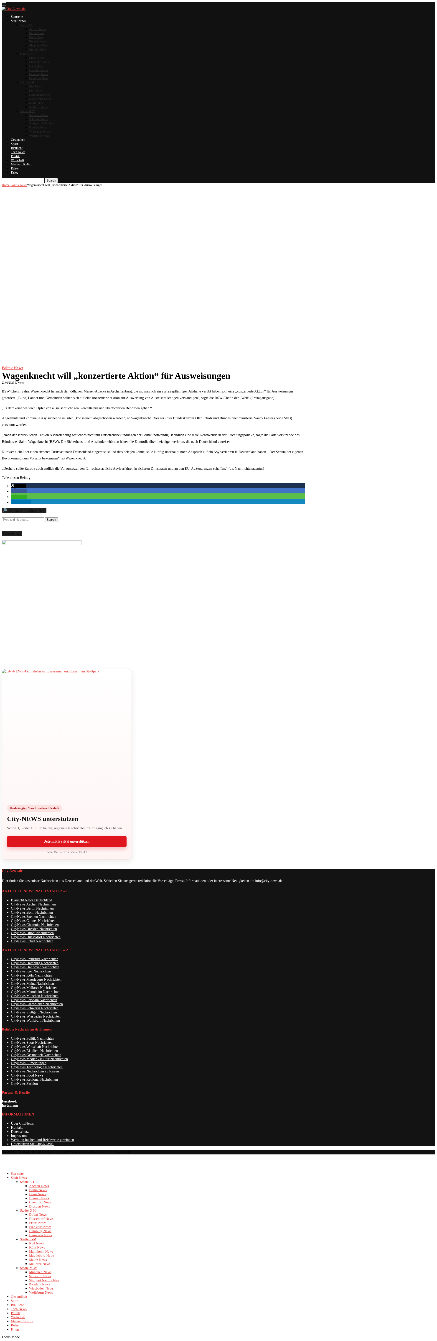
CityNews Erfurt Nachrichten (32, 941)
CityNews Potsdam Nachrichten (34, 1000)
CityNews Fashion (24, 1083)
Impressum (19, 1136)
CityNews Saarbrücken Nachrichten (37, 1004)
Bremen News (37, 41)
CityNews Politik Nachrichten (32, 1038)
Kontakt (17, 1127)
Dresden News (37, 49)
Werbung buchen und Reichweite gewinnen (42, 1140)
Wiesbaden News (39, 131)
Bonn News (36, 37)
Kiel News (35, 86)
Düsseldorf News (39, 62)
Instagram (10, 1105)
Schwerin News (38, 119)
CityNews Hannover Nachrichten (35, 967)
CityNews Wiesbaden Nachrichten (36, 1016)
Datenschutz (20, 1131)
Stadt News (18, 21)
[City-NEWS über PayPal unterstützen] (67, 734)
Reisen (15, 168)
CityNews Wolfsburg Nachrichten (35, 1020)
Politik (15, 156)
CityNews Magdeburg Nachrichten (36, 979)
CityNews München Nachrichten (34, 996)
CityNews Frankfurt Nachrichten (34, 959)
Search (51, 180)
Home (6, 185)
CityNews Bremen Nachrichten (33, 916)
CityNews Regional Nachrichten (34, 1079)
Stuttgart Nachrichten (42, 123)
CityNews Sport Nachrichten (32, 1042)
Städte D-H (26, 53)
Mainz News (36, 103)
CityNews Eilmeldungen (28, 1063)
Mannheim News (39, 94)
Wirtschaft (17, 160)
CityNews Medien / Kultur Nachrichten (39, 1059)
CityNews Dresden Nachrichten (34, 929)
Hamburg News (38, 74)
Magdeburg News (40, 98)
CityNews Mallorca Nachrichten (34, 988)
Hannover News (38, 78)
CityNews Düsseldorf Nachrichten (36, 937)
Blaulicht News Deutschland (31, 900)
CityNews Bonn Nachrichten (32, 912)
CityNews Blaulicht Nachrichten (34, 1051)
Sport (14, 144)
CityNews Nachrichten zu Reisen (35, 1071)
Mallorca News (38, 107)
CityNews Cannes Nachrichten (33, 921)
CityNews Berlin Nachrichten (32, 908)
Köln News (36, 90)
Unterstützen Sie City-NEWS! (32, 1144)
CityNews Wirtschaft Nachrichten (35, 1047)
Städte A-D (26, 25)
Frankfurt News (38, 70)
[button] (18, 486)
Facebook (9, 1101)
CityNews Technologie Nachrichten (37, 1067)
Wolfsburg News (39, 135)
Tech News (18, 152)
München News (38, 115)
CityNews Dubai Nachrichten (32, 933)
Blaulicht (17, 148)
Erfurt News (36, 66)
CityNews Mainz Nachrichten (32, 983)
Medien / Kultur (21, 164)
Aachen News (37, 29)
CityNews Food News (27, 1075)
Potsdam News (38, 127)
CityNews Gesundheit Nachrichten (36, 1055)
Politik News (18, 185)
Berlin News (36, 33)
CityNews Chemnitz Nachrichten (35, 925)
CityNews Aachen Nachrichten (33, 904)
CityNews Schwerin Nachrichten (34, 1008)
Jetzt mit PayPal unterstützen (66, 841)
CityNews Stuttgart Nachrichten (34, 1012)
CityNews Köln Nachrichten (31, 975)
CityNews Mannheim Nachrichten (35, 992)
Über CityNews (22, 1123)
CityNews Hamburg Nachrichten (34, 963)
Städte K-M (27, 82)
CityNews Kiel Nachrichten (31, 971)
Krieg (14, 172)
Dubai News (36, 57)
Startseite (17, 16)
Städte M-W (27, 111)
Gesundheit (18, 139)
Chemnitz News (38, 45)
